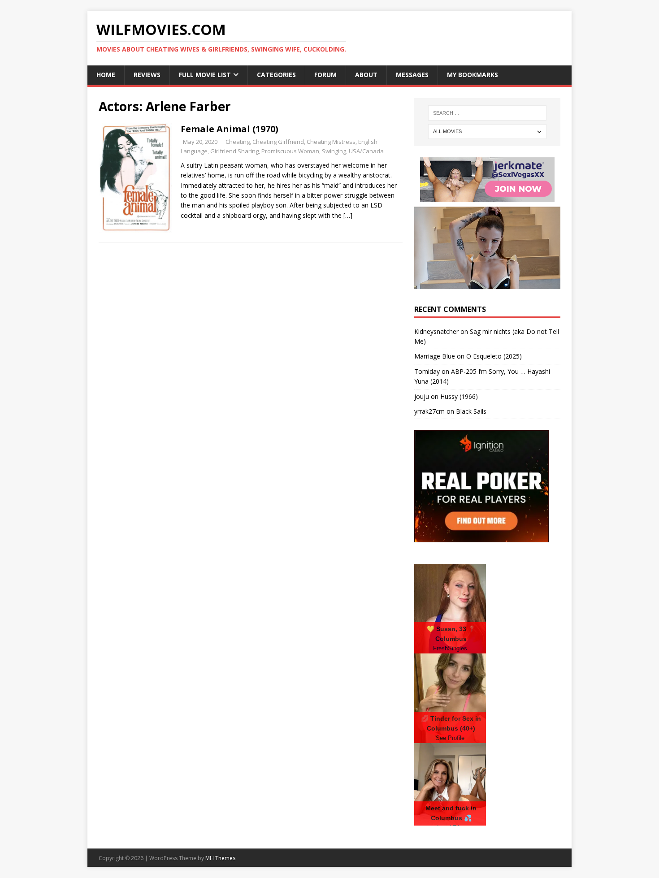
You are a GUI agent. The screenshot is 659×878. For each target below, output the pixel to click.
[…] (347, 215)
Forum (325, 74)
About (366, 74)
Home (105, 74)
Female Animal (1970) (229, 129)
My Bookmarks (472, 74)
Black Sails (471, 411)
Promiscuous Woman (290, 151)
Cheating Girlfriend (278, 142)
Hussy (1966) (459, 396)
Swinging (334, 151)
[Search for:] (487, 113)
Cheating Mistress (331, 142)
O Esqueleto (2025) (494, 356)
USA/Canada (366, 151)
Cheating (237, 142)
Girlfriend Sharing (234, 151)
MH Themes (220, 858)
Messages (412, 74)
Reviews (147, 74)
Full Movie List (205, 74)
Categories (276, 74)
